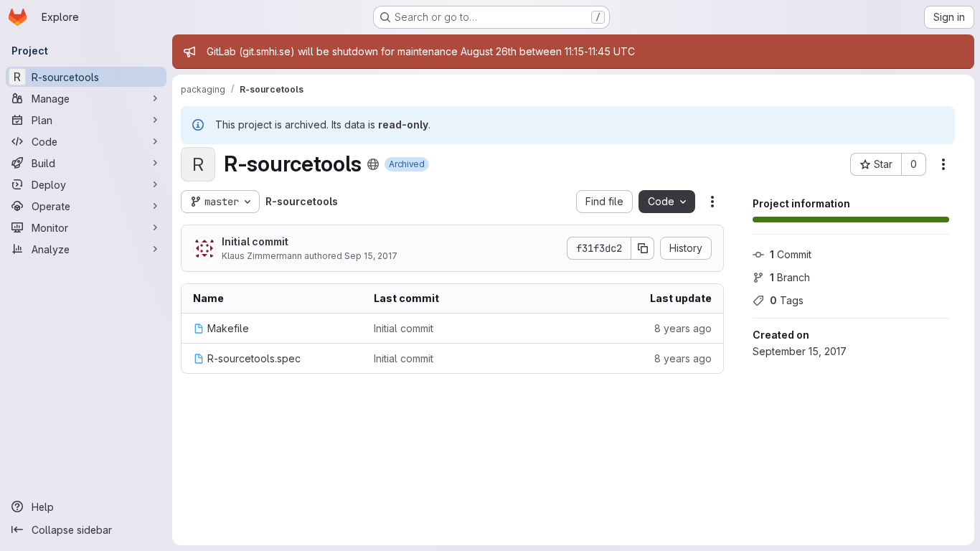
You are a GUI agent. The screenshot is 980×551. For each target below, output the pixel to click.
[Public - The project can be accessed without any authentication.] (373, 164)
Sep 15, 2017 (370, 255)
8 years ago (683, 328)
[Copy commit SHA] (642, 248)
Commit (790, 254)
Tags (787, 300)
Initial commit (255, 241)
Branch (790, 277)
